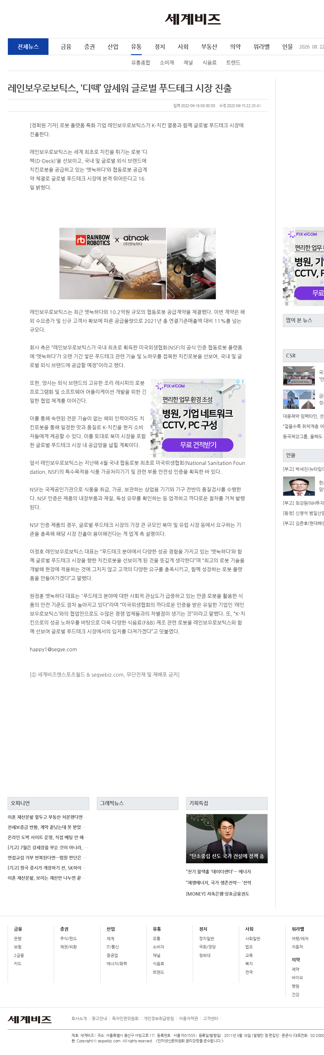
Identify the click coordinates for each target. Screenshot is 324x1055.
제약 (295, 969)
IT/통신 (113, 946)
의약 (235, 46)
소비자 (158, 946)
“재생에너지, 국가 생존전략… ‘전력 (218, 882)
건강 (295, 994)
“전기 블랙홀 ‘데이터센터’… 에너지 (218, 871)
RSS (225, 1018)
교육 (249, 955)
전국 (249, 972)
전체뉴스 (28, 46)
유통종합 (140, 63)
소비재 (167, 63)
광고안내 (99, 1018)
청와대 (204, 955)
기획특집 (198, 803)
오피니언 (20, 803)
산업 (113, 46)
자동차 (297, 946)
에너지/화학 (117, 963)
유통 (136, 46)
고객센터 (210, 1018)
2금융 (19, 955)
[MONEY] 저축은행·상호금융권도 (217, 893)
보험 (18, 946)
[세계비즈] (193, 18)
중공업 (112, 955)
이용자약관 (188, 1018)
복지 (249, 963)
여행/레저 (300, 938)
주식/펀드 (68, 938)
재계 (110, 938)
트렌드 (233, 63)
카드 (18, 963)
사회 (183, 46)
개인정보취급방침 (159, 1018)
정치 (159, 46)
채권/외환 (68, 946)
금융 (66, 46)
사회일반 (252, 938)
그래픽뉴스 (112, 803)
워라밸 (261, 46)
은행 (18, 938)
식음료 (209, 63)
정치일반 (206, 938)
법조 (249, 946)
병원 (295, 986)
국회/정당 (207, 946)
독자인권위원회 (125, 1018)
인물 (287, 46)
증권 (89, 46)
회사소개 (79, 1018)
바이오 (297, 977)
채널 (188, 63)
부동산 (209, 46)
